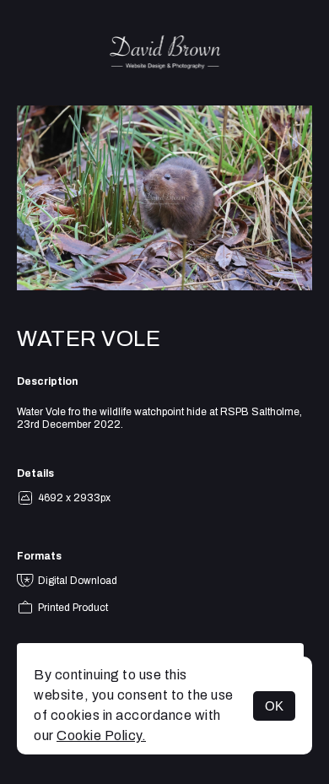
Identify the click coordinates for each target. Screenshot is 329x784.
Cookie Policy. (101, 735)
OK (274, 706)
